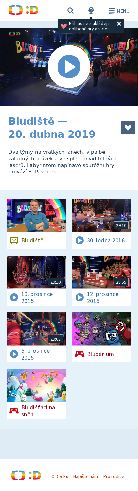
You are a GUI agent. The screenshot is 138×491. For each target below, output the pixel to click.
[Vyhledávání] (71, 10)
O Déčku (59, 476)
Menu (123, 10)
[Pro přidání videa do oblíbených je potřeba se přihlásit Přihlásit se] (128, 127)
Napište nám (85, 476)
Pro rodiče (113, 476)
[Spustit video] (69, 67)
